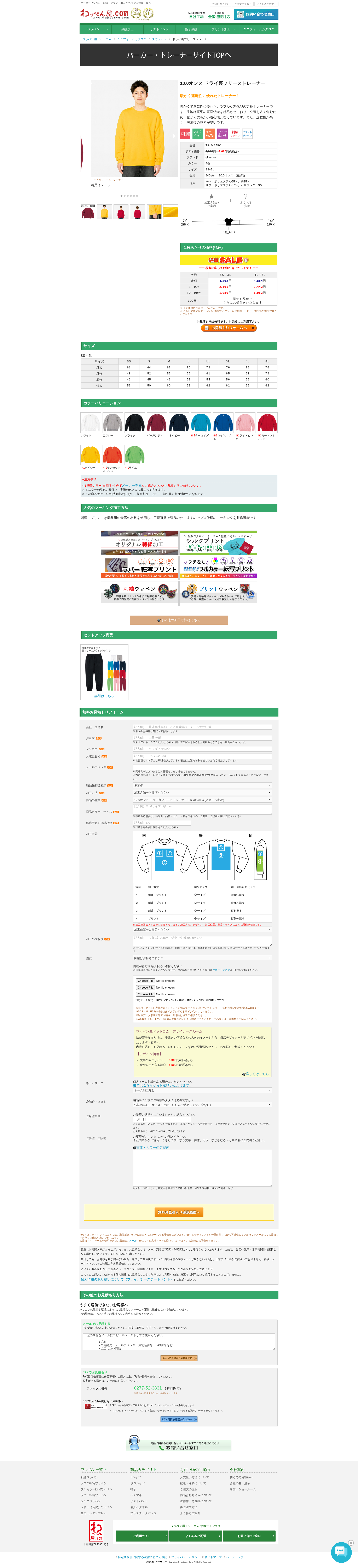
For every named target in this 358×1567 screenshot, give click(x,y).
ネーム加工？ (94, 1083)
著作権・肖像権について (196, 1501)
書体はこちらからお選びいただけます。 (163, 1085)
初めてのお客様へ (241, 1477)
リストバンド (159, 29)
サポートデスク (221, 969)
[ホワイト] (91, 422)
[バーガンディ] (157, 422)
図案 (89, 958)
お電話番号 (96, 756)
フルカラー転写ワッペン (96, 1489)
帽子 (133, 1489)
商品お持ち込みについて (196, 1495)
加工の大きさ (98, 939)
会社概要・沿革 (240, 1483)
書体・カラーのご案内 (152, 1147)
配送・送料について (193, 1483)
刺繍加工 (127, 29)
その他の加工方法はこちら (181, 620)
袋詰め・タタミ (96, 1101)
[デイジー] (91, 454)
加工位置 (92, 834)
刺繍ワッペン (89, 1477)
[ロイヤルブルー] (223, 422)
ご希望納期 (93, 1116)
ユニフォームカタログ (258, 29)
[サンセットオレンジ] (113, 454)
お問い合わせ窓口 (249, 1536)
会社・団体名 (94, 727)
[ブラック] (135, 422)
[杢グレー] (113, 422)
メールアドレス (99, 767)
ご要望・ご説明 (96, 1138)
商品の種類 (96, 800)
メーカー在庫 (132, 485)
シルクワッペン (91, 1501)
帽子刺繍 (191, 29)
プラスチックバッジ (143, 1513)
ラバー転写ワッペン (94, 1495)
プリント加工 (221, 29)
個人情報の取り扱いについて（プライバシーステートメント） (127, 1279)
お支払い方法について (194, 1477)
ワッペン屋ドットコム (96, 39)
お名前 (93, 738)
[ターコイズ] (201, 422)
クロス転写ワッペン (94, 1483)
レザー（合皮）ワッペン (96, 1507)
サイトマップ (213, 1557)
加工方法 (95, 792)
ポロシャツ (137, 1483)
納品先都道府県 (99, 785)
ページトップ (234, 1557)
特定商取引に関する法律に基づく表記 (142, 1557)
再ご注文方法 (188, 1507)
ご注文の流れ (241, 4)
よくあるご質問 (265, 4)
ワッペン (93, 29)
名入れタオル (139, 1507)
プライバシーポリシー (185, 1557)
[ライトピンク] (245, 422)
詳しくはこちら (257, 1074)
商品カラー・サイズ (102, 811)
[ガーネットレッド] (267, 422)
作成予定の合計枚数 (102, 823)
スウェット (159, 39)
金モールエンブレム (94, 1513)
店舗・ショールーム (243, 1489)
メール (133, 1240)
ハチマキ (136, 1495)
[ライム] (135, 454)
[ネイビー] (179, 422)
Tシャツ (135, 1477)
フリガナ (95, 749)
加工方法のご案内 (211, 204)
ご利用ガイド (219, 4)
